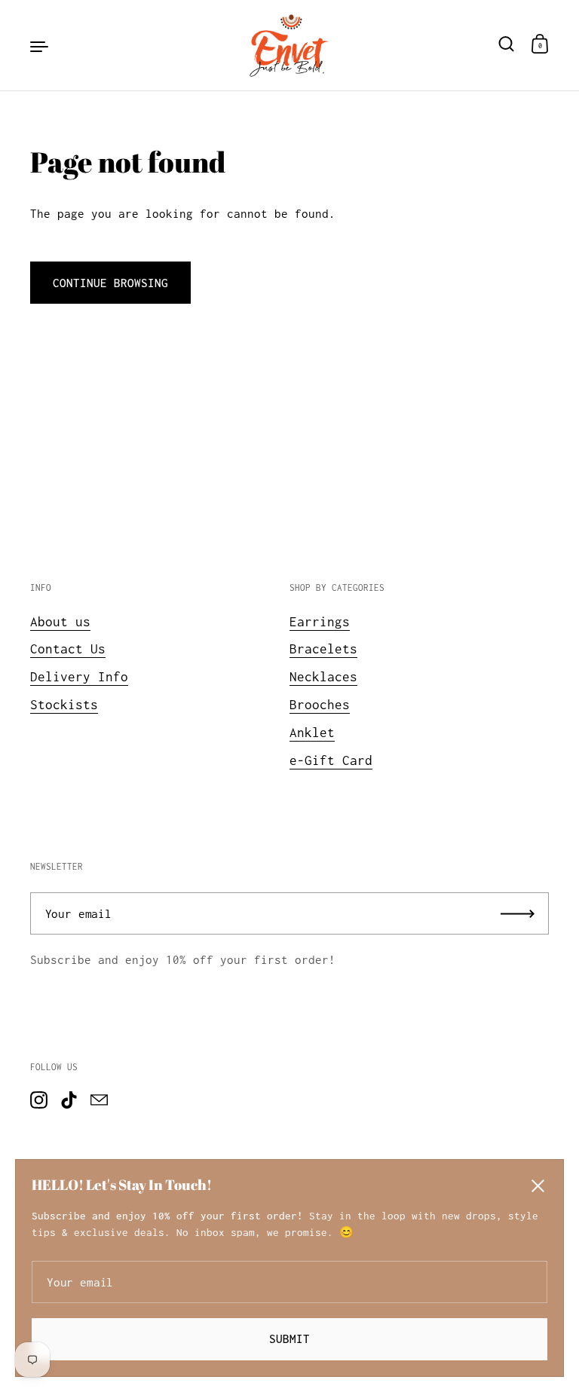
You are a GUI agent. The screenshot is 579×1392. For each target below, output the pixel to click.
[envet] (289, 45)
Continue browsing (110, 282)
